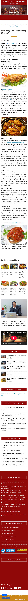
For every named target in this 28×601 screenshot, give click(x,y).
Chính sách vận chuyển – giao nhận (10, 527)
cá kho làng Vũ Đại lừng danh (16, 222)
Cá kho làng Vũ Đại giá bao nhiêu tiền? (13, 442)
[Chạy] (3, 343)
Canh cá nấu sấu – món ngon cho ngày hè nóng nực (13, 291)
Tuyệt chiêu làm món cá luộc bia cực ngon (12, 428)
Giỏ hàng (12, 3)
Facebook (5, 598)
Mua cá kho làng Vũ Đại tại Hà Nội (12, 450)
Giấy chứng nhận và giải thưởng (9, 546)
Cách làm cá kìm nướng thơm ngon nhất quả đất (13, 423)
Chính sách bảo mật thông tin (8, 536)
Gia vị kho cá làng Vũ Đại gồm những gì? (13, 464)
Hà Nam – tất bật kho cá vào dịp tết (16, 361)
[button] (2, 17)
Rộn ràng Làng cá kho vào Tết (15, 373)
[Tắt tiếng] (22, 343)
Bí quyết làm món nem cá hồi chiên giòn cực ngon (4, 291)
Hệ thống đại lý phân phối (7, 539)
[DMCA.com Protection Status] (22, 550)
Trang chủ (3, 25)
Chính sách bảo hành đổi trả (8, 530)
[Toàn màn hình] (25, 343)
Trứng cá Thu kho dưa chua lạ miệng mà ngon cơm (23, 274)
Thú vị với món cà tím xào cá (13, 272)
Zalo (4, 595)
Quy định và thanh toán (7, 533)
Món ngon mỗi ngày (11, 25)
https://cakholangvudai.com (13, 511)
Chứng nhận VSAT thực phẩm (8, 543)
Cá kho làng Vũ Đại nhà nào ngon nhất (13, 461)
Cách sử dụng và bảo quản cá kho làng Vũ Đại (15, 458)
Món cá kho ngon (7, 89)
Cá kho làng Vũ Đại (18, 595)
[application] (14, 338)
